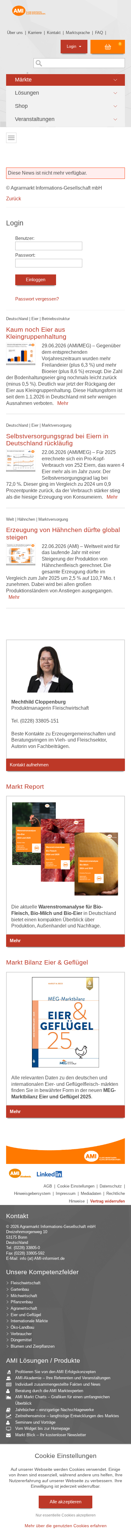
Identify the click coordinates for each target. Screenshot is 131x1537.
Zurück (13, 198)
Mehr (61, 403)
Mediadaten (91, 1193)
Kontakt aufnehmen (29, 764)
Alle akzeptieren (65, 1501)
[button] (65, 80)
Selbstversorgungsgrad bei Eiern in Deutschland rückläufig (57, 439)
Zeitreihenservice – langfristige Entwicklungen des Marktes (67, 1416)
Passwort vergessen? (37, 298)
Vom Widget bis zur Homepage (42, 1428)
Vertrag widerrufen (107, 1201)
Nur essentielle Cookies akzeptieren (66, 1515)
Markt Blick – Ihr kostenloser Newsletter (50, 1435)
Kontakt (54, 32)
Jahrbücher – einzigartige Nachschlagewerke (54, 1409)
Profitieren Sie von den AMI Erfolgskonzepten (55, 1371)
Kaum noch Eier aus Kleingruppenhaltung (36, 333)
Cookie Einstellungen (75, 1186)
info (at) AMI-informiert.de (42, 1258)
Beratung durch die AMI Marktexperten (49, 1390)
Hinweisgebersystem (32, 1193)
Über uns (15, 32)
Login (72, 46)
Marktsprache (78, 32)
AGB (48, 1186)
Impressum (66, 1193)
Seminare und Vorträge (35, 1422)
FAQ (99, 32)
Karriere (35, 32)
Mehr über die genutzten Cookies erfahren (66, 1525)
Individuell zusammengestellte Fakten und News (58, 1384)
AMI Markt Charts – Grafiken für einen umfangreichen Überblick (62, 1400)
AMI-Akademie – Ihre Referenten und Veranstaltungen (62, 1378)
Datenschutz (111, 1186)
